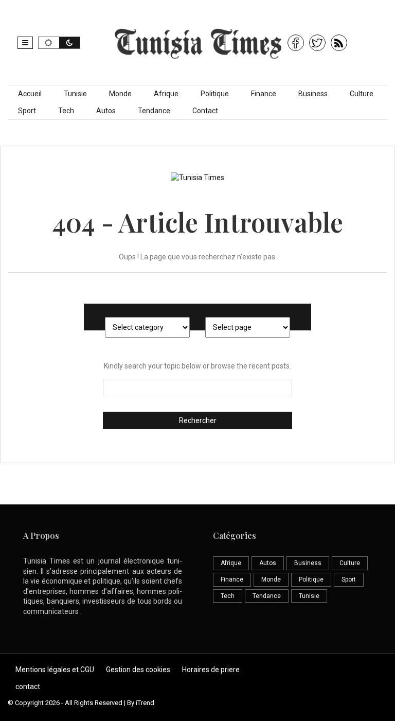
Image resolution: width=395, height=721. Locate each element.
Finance (263, 94)
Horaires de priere (211, 669)
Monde (120, 94)
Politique (215, 94)
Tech (66, 111)
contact (27, 686)
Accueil (30, 94)
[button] (25, 43)
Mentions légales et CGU (54, 669)
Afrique (166, 94)
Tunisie (75, 94)
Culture (361, 94)
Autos (106, 111)
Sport (27, 111)
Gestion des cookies (138, 669)
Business (313, 94)
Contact (205, 111)
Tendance (154, 111)
